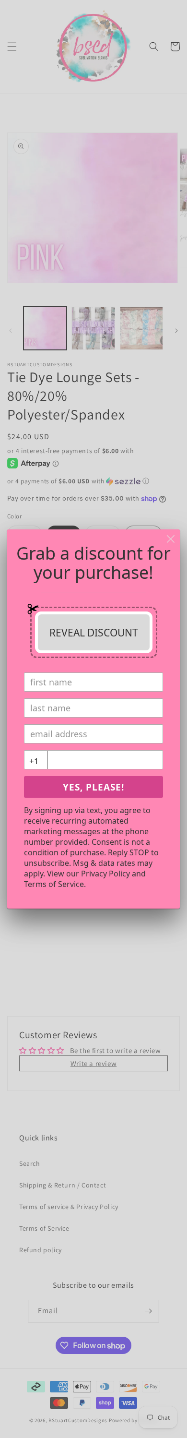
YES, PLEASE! (93, 787)
